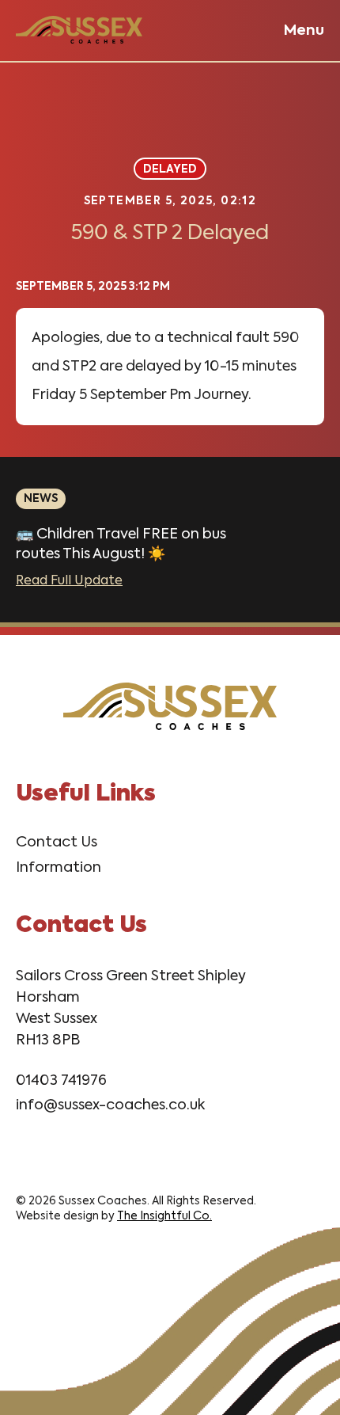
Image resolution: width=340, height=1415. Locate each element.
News (41, 498)
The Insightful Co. (164, 1216)
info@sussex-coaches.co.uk (110, 1105)
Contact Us (56, 842)
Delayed (170, 169)
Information (58, 868)
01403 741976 (61, 1081)
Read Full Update (69, 581)
